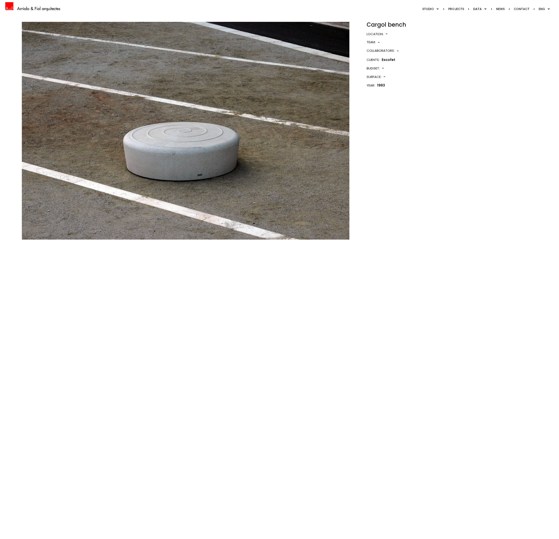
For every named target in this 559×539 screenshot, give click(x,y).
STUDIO (428, 9)
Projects (456, 9)
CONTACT (522, 9)
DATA (477, 9)
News (500, 9)
